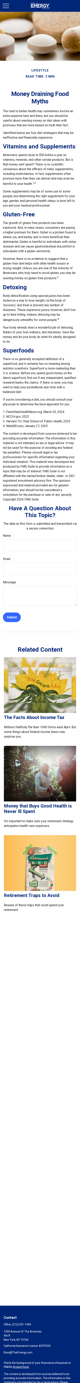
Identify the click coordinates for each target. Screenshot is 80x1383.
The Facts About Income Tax (34, 717)
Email (6, 559)
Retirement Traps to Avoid (31, 895)
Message (9, 582)
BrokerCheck (21, 1367)
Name (7, 535)
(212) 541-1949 (21, 1324)
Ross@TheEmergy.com (18, 1352)
